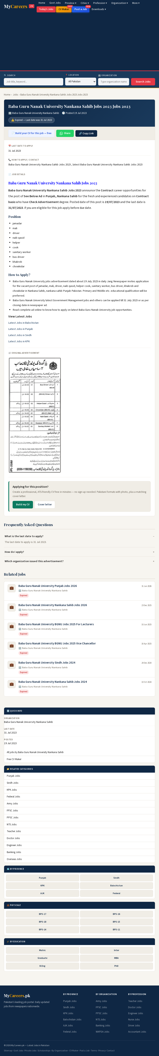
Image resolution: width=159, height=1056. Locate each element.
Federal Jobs (13, 796)
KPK (43, 885)
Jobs (15, 94)
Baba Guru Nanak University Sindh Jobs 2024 (46, 663)
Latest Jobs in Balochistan (23, 323)
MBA (116, 958)
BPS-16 (116, 914)
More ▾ (136, 3)
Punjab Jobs (13, 776)
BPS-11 (116, 929)
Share (67, 133)
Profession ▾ (100, 3)
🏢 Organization (107, 75)
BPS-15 (116, 922)
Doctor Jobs (13, 838)
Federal (116, 893)
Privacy (102, 1050)
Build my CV (22, 504)
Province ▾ (70, 3)
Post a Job (81, 8)
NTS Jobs (11, 824)
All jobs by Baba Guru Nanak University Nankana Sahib (35, 752)
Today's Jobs (46, 9)
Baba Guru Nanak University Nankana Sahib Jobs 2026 (52, 605)
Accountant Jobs (137, 1032)
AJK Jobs (68, 1025)
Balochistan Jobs (72, 1019)
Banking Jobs (14, 852)
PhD (116, 966)
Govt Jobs (55, 3)
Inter (116, 950)
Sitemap (8, 1050)
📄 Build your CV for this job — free (31, 133)
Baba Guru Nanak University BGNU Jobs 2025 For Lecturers (56, 624)
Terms (94, 1050)
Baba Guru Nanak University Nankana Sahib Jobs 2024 (52, 682)
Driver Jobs (134, 1025)
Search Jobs (143, 82)
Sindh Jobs (12, 783)
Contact (111, 1050)
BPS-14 (42, 929)
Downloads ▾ (99, 9)
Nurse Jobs (134, 1019)
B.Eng (42, 966)
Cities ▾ (85, 3)
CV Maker (65, 8)
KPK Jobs (12, 790)
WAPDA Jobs (102, 1032)
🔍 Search (9, 75)
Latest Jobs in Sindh (20, 335)
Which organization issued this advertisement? (34, 561)
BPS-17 (42, 914)
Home (42, 3)
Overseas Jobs (14, 859)
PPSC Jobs (12, 817)
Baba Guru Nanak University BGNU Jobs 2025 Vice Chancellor (57, 644)
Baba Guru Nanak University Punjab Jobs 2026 (47, 586)
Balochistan (116, 885)
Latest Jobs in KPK (19, 341)
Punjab (42, 878)
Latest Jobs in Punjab (20, 329)
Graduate (42, 958)
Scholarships (44, 1050)
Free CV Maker (14, 759)
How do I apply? (14, 552)
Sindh (116, 878)
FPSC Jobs (12, 810)
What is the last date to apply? (24, 536)
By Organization (60, 1050)
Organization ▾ (119, 3)
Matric (42, 950)
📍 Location (72, 75)
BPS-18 (42, 922)
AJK (42, 893)
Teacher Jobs (14, 831)
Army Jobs (12, 803)
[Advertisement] (79, 41)
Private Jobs (30, 1050)
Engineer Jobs (14, 845)
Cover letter (45, 504)
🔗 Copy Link (86, 133)
